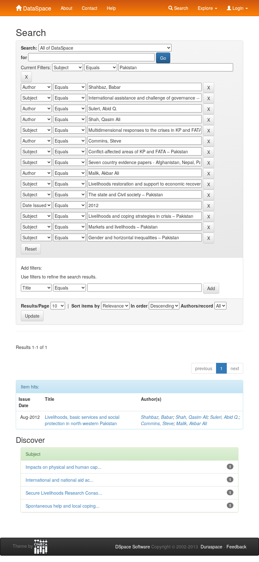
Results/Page (35, 305)
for (24, 57)
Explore (206, 8)
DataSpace (36, 6)
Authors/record (197, 305)
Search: (29, 48)
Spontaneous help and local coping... (62, 506)
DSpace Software (132, 546)
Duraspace (211, 546)
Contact (89, 8)
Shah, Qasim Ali (192, 417)
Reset (31, 249)
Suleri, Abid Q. (224, 417)
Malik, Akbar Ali (191, 423)
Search (180, 8)
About (66, 8)
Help (111, 8)
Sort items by (85, 305)
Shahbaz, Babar (157, 417)
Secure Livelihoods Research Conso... (64, 493)
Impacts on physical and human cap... (63, 467)
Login (238, 8)
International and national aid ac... (59, 480)
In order (139, 305)
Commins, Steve (157, 423)
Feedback (236, 546)
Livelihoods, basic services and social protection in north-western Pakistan (82, 420)
